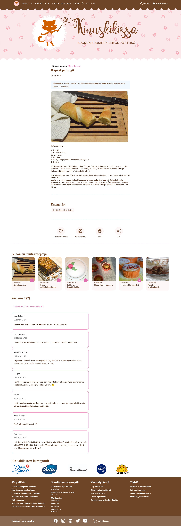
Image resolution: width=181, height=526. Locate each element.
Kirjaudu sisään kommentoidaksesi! (29, 306)
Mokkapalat (56, 498)
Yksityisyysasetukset (139, 496)
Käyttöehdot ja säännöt (100, 490)
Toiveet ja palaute (137, 490)
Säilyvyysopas (18, 500)
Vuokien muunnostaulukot (23, 490)
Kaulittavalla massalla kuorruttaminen (28, 506)
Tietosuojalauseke (98, 496)
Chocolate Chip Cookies (61, 486)
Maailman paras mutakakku (63, 492)
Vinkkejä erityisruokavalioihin (25, 496)
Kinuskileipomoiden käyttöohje (104, 500)
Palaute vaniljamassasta (140, 493)
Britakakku (56, 509)
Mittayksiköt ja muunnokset (24, 486)
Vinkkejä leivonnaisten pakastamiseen (28, 503)
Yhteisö (78, 3)
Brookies (55, 503)
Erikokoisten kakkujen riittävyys (26, 493)
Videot (90, 3)
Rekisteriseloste (97, 493)
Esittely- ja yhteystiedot (140, 486)
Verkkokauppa (61, 3)
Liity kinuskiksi (96, 486)
